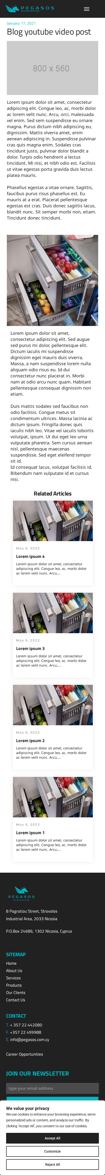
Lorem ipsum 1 (30, 832)
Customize (52, 1151)
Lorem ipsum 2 (30, 740)
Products (14, 985)
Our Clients (15, 992)
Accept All (52, 1138)
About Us (14, 970)
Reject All (52, 1164)
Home (11, 963)
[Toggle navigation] (86, 9)
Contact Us (15, 1000)
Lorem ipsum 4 (30, 556)
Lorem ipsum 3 (30, 648)
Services (13, 978)
